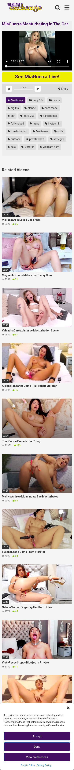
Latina (56, 100)
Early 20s (37, 100)
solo (13, 146)
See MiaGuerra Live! (37, 76)
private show (37, 139)
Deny (37, 746)
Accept (37, 736)
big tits (14, 108)
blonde (31, 108)
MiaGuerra (17, 100)
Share (64, 88)
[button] (68, 708)
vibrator (29, 146)
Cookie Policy (28, 765)
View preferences (37, 757)
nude (60, 131)
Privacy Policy (44, 765)
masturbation (18, 131)
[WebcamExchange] (23, 7)
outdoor (15, 139)
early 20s (28, 115)
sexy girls (59, 139)
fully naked (17, 123)
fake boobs (50, 115)
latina (35, 123)
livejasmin (54, 123)
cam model (51, 108)
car (12, 115)
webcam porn (50, 146)
